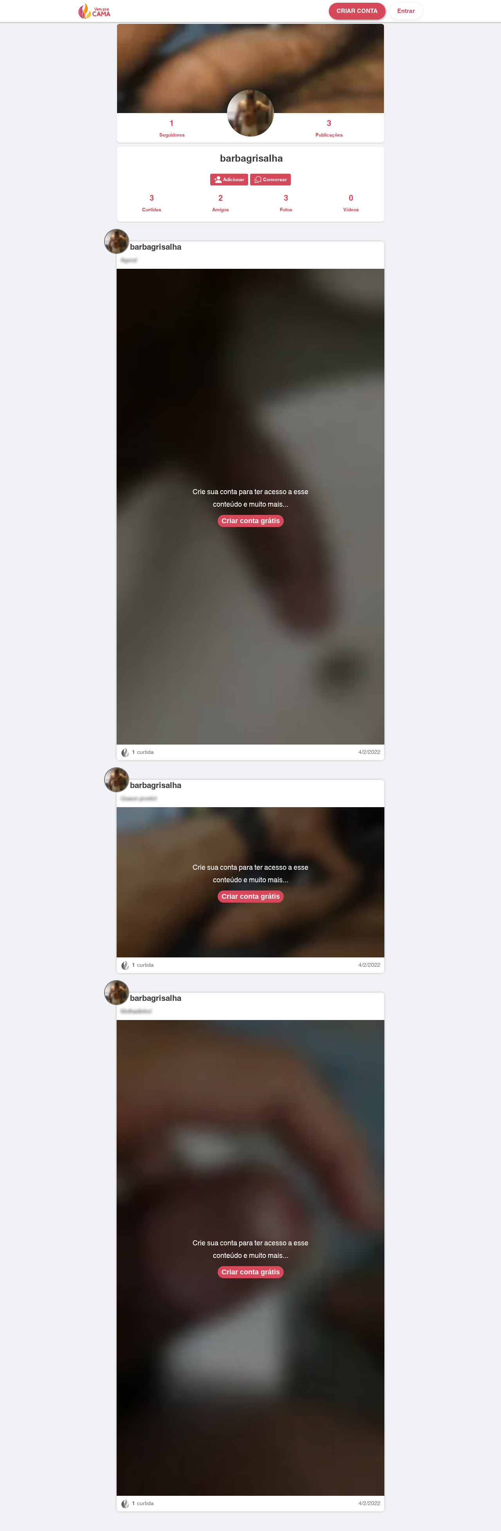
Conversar (275, 179)
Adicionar (233, 179)
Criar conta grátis (251, 521)
